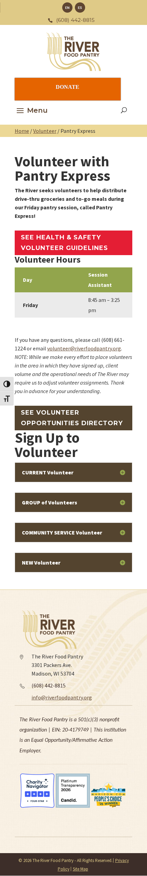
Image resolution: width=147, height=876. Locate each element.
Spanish (80, 7)
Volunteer (44, 130)
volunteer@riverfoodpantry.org (84, 348)
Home (22, 130)
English (67, 7)
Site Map (80, 869)
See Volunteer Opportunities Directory (72, 418)
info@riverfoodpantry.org (61, 697)
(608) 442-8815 (48, 685)
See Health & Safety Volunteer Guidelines (64, 243)
